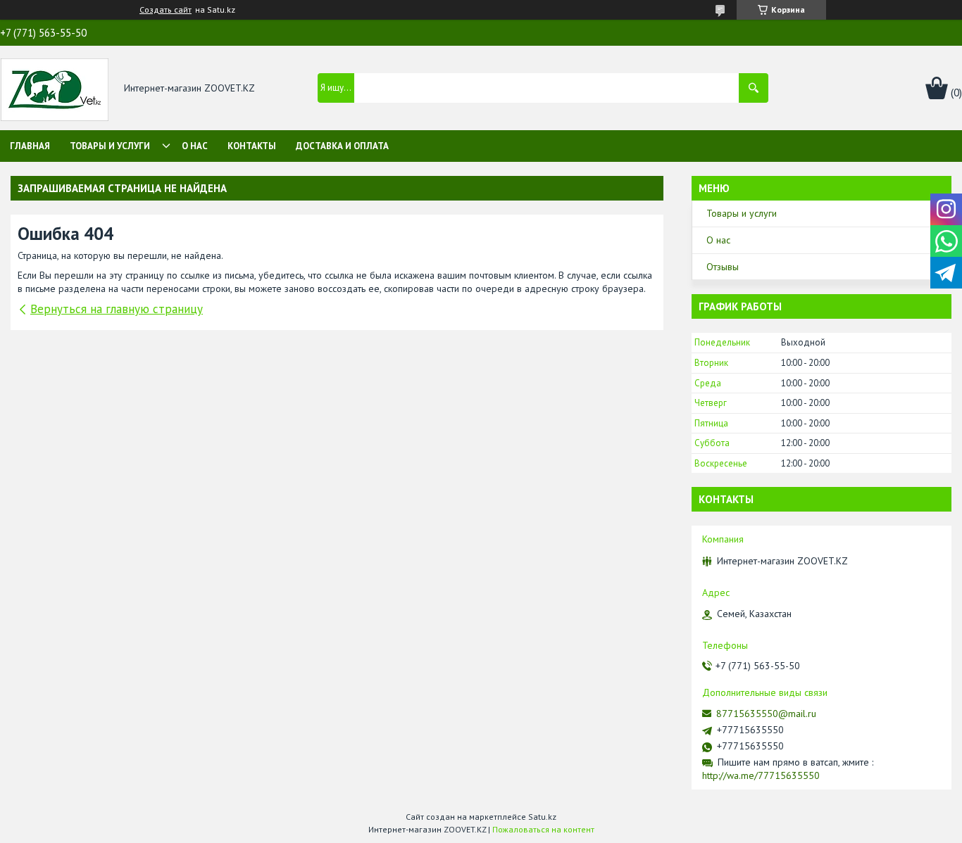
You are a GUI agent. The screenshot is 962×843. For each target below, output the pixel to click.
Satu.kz (542, 816)
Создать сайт (165, 10)
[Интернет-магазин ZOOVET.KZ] (54, 88)
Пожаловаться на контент (543, 829)
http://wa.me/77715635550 (761, 775)
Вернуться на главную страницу (116, 309)
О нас (195, 146)
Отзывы (722, 266)
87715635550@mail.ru (766, 713)
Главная (30, 146)
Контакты (251, 146)
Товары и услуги (110, 146)
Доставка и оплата (342, 146)
